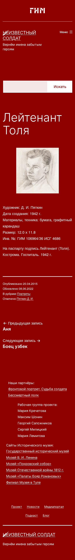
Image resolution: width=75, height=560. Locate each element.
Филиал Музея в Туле (23, 482)
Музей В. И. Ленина (21, 457)
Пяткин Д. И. (25, 299)
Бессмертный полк (23, 395)
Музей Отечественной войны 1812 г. (35, 470)
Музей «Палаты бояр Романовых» (33, 476)
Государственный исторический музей (37, 451)
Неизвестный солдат (29, 534)
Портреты (23, 294)
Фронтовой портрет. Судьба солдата (37, 389)
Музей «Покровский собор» (28, 464)
